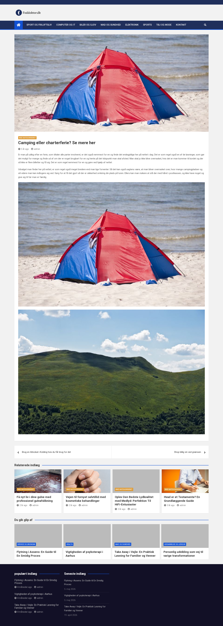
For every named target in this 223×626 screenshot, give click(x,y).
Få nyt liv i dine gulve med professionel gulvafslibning (35, 499)
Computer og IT (65, 24)
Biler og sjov (88, 24)
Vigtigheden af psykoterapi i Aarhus (33, 594)
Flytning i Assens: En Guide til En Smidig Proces (36, 553)
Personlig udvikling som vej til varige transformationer (183, 553)
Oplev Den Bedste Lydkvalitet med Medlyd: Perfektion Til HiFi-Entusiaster (134, 500)
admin (37, 149)
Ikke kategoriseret (27, 138)
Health (69, 544)
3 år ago (121, 509)
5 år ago (25, 149)
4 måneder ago (24, 587)
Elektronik (132, 24)
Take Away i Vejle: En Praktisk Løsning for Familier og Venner (135, 553)
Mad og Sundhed (111, 24)
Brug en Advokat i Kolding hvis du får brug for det (46, 452)
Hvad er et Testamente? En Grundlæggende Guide (182, 499)
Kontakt (181, 24)
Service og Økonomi (26, 544)
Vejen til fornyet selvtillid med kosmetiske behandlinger (86, 499)
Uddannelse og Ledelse (174, 544)
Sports (147, 24)
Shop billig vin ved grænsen (187, 452)
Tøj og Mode (163, 24)
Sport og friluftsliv (39, 24)
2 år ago (23, 505)
